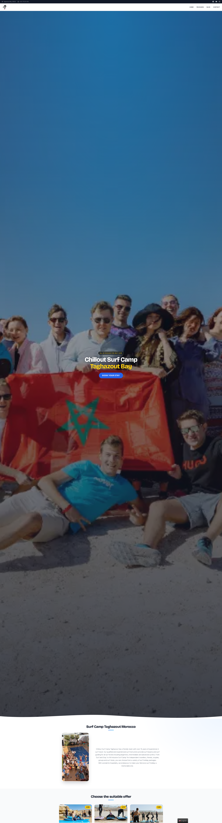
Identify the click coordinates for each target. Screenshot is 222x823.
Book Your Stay (111, 375)
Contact (216, 7)
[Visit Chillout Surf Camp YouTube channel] (216, 1)
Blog (208, 7)
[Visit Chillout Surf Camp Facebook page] (213, 1)
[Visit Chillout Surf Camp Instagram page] (219, 1)
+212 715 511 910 (24, 1)
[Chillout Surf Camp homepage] (4, 7)
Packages (200, 7)
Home (192, 7)
